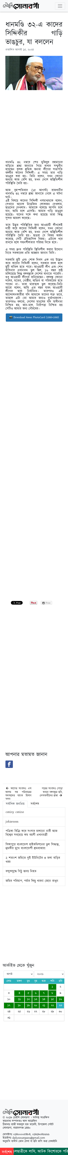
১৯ (28, 1005)
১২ (28, 999)
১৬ (60, 999)
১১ (19, 999)
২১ (43, 1005)
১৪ (43, 999)
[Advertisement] (34, 127)
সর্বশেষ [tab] (35, 804)
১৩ (35, 999)
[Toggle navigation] (60, 6)
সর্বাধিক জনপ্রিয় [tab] (15, 804)
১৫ (52, 999)
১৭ (8, 1005)
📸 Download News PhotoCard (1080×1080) (34, 317)
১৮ (19, 1005)
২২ (52, 1005)
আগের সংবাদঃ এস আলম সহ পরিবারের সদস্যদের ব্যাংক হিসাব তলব (18, 793)
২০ (35, 1005)
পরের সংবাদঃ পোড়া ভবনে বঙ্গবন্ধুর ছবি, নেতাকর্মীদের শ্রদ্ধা (51, 791)
